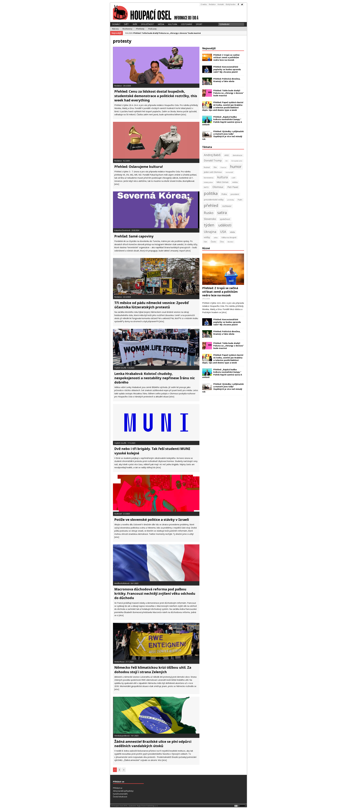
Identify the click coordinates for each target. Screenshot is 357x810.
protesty (230, 200)
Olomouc (218, 187)
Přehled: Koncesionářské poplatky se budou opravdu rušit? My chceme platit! (227, 69)
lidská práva (208, 182)
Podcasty (152, 28)
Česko (213, 241)
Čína (222, 242)
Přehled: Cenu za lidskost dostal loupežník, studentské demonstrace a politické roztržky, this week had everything (155, 95)
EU (227, 161)
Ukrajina (210, 232)
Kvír (135, 24)
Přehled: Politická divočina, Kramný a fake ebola (226, 80)
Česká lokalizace (120, 796)
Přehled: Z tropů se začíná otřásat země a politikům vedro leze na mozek (226, 57)
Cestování (186, 24)
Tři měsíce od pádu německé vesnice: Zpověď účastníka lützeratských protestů (151, 304)
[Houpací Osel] (178, 12)
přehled (211, 205)
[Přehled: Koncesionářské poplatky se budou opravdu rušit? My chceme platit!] (207, 71)
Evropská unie (236, 161)
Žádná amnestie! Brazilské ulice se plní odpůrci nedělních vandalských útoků (152, 743)
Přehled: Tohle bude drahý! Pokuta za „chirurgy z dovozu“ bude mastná (228, 93)
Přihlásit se (117, 788)
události (224, 225)
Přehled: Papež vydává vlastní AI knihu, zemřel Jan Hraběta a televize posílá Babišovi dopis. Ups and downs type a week (222, 106)
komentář (229, 172)
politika (211, 193)
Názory (115, 28)
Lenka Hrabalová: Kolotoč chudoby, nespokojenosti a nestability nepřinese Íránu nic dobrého (154, 377)
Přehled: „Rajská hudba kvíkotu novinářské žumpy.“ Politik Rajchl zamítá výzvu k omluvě (222, 121)
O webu (204, 4)
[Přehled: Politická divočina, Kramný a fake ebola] (207, 83)
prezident (235, 194)
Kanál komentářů (120, 794)
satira (222, 212)
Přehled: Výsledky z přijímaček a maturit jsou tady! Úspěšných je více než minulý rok (223, 135)
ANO (227, 155)
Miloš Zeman (222, 182)
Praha (224, 194)
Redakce (212, 4)
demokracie (237, 155)
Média (161, 24)
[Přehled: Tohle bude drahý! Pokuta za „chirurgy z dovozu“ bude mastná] (207, 95)
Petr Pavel (232, 187)
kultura (222, 177)
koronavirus (208, 177)
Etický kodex (230, 4)
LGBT (233, 178)
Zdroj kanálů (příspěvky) (123, 791)
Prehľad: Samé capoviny (134, 236)
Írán (205, 242)
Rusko (208, 212)
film (215, 167)
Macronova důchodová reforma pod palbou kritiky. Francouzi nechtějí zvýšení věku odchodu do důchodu (154, 593)
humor (236, 166)
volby (207, 237)
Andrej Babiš (212, 155)
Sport (199, 24)
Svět (126, 24)
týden (209, 225)
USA (223, 231)
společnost (225, 219)
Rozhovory (127, 28)
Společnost (147, 24)
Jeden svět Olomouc (213, 172)
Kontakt (221, 4)
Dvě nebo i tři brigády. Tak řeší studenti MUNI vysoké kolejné (152, 450)
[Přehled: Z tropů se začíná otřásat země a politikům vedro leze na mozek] (207, 59)
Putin (240, 200)
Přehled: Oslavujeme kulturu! (138, 166)
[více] (183, 114)
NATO (206, 187)
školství (230, 242)
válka (216, 238)
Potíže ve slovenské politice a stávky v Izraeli (151, 519)
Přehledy (140, 28)
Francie (223, 167)
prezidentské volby (214, 199)
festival (207, 167)
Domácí (116, 24)
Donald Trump (213, 160)
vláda (232, 232)
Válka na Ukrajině (228, 237)
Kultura (172, 24)
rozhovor (226, 206)
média (235, 182)
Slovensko (210, 219)
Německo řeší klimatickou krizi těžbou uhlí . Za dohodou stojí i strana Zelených (152, 669)
